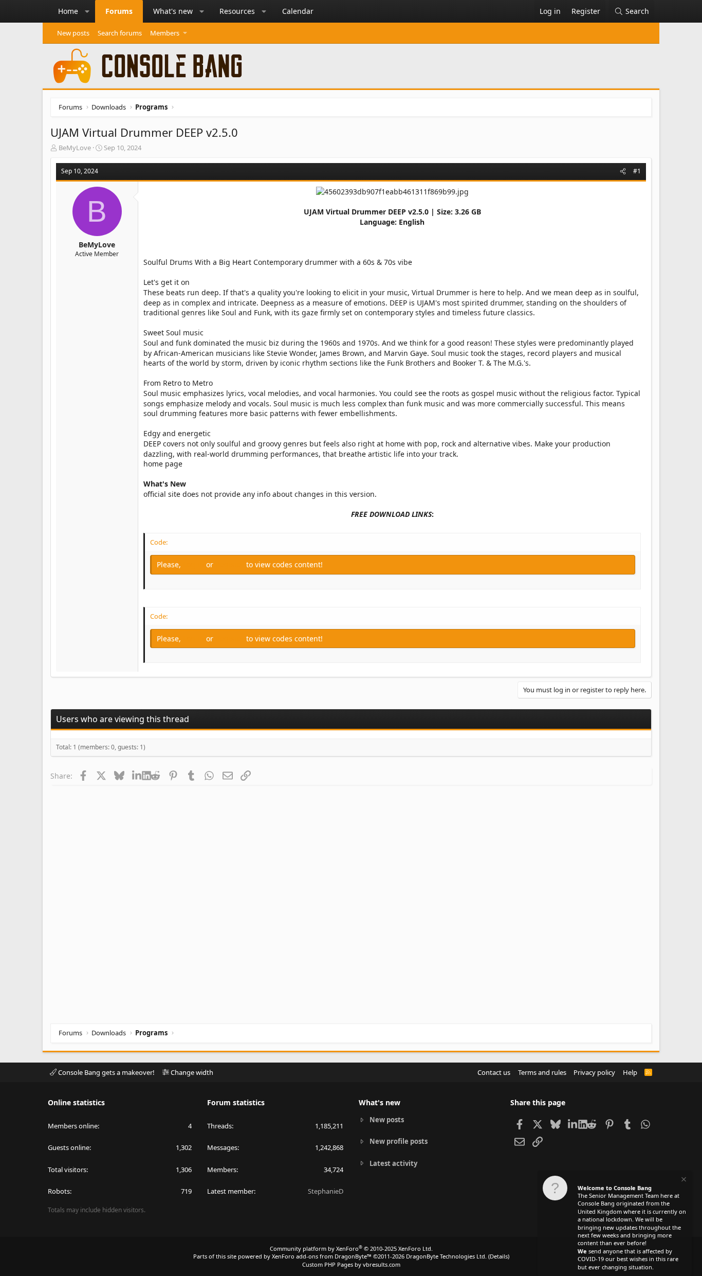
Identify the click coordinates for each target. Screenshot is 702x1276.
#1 (637, 171)
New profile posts (399, 1141)
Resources (237, 11)
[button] (87, 11)
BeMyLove (75, 147)
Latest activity (393, 1163)
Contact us (493, 1072)
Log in (194, 564)
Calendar (297, 11)
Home (68, 11)
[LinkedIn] (137, 775)
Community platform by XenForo (351, 1248)
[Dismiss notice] (683, 1180)
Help (630, 1072)
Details (499, 1256)
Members (164, 33)
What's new (173, 11)
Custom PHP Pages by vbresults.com (351, 1264)
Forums (119, 11)
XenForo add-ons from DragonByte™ (322, 1256)
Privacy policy (594, 1072)
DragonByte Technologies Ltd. (446, 1256)
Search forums (120, 33)
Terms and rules (542, 1072)
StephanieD (325, 1191)
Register (230, 564)
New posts (73, 33)
